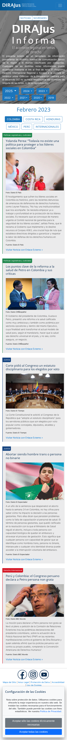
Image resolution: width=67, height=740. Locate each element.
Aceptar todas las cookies (33, 731)
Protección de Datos (40, 682)
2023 (41, 91)
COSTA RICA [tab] (33, 119)
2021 (22, 97)
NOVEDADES (40, 18)
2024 (26, 91)
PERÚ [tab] (27, 126)
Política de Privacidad (50, 711)
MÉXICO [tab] (13, 126)
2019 (51, 97)
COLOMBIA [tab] (13, 119)
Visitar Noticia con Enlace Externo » (24, 249)
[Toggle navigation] (60, 5)
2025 (9, 91)
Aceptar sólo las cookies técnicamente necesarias (33, 723)
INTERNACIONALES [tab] (47, 126)
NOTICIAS (25, 18)
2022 (7, 97)
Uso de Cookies (34, 685)
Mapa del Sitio (9, 682)
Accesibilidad (58, 682)
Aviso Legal (23, 682)
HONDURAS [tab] (53, 119)
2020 (37, 97)
